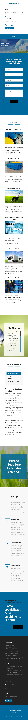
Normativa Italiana (14, 381)
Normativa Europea (11, 377)
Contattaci (9, 28)
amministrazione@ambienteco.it (15, 674)
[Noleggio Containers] (14, 167)
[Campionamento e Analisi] (14, 227)
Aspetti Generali (14, 373)
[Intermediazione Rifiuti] (14, 196)
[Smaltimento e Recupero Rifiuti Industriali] (14, 138)
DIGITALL (14, 712)
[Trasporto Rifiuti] (14, 257)
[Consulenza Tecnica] (14, 286)
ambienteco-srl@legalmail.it (10, 21)
